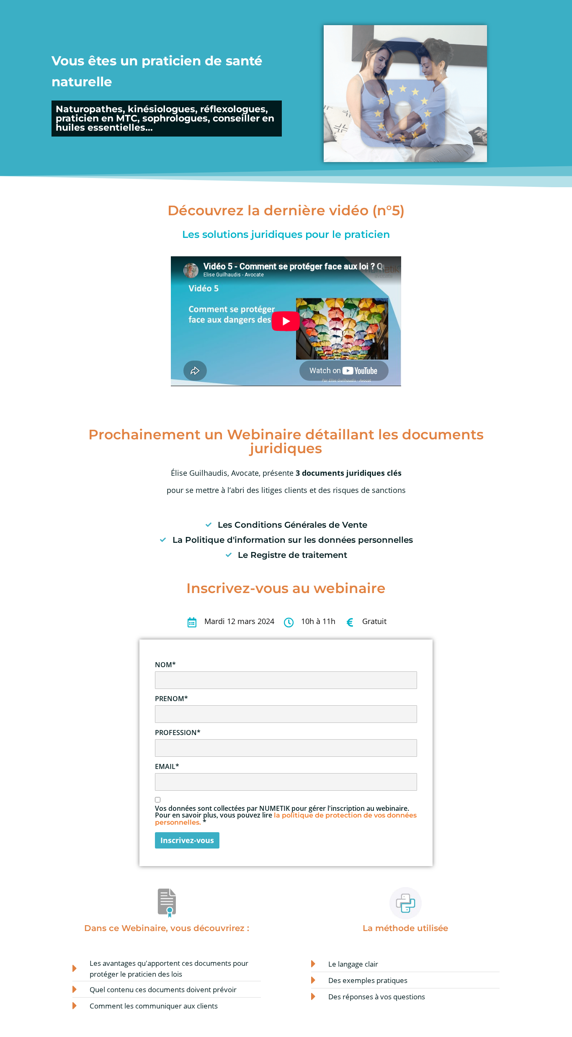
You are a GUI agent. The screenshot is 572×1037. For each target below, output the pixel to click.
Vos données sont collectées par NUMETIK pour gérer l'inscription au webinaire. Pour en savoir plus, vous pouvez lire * (286, 815)
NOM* (165, 664)
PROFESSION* (178, 732)
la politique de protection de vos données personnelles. (286, 818)
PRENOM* (171, 698)
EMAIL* (167, 766)
